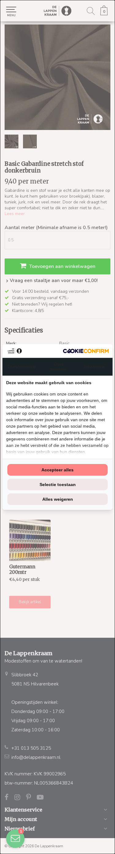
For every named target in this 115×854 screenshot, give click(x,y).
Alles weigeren (57, 499)
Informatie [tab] (94, 366)
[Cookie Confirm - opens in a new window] (86, 351)
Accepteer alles (57, 469)
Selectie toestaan (58, 484)
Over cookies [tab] (58, 366)
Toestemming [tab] (21, 366)
